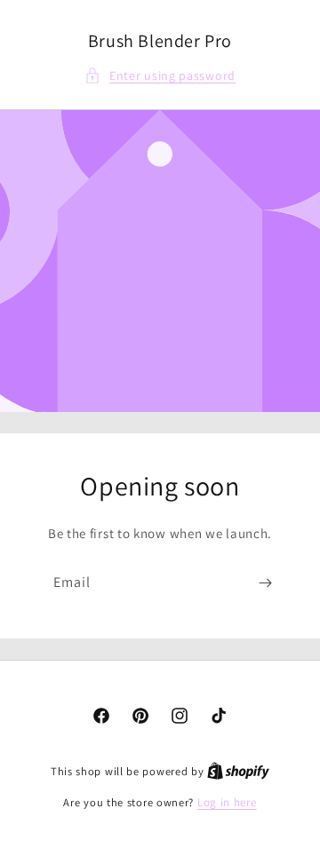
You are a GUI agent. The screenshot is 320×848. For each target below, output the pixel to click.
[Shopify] (238, 771)
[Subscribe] (264, 583)
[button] (160, 76)
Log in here (227, 802)
